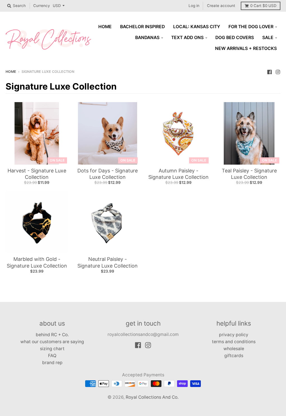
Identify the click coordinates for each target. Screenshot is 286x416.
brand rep (52, 362)
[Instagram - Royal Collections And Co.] (277, 71)
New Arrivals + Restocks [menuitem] (246, 48)
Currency (41, 5)
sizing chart (52, 348)
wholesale (233, 348)
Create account (221, 5)
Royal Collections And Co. (152, 397)
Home (11, 71)
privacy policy (233, 334)
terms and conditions (234, 341)
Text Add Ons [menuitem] (187, 37)
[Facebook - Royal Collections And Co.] (269, 71)
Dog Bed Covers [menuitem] (234, 37)
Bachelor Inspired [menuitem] (142, 26)
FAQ (52, 355)
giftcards (233, 355)
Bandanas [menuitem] (147, 37)
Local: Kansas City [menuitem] (196, 26)
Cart (263, 5)
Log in (194, 5)
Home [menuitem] (105, 26)
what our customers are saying (52, 341)
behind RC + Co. (52, 334)
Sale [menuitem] (267, 37)
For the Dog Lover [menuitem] (250, 26)
